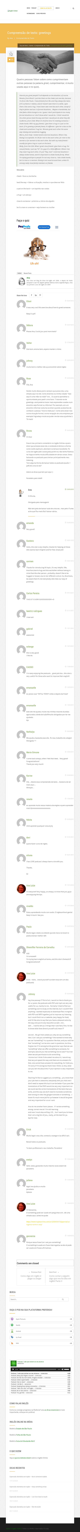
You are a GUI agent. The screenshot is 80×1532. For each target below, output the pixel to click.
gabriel (29, 629)
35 (12, 59)
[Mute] (63, 1369)
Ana (11, 38)
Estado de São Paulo (24, 1428)
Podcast (34, 8)
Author (19, 273)
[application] (41, 1369)
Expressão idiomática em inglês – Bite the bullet (25, 1507)
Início (28, 8)
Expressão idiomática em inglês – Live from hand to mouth (28, 1497)
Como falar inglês (46, 8)
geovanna (30, 1236)
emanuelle (31, 687)
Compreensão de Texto (25, 38)
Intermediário (31, 13)
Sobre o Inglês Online (13, 1529)
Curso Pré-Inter (41, 13)
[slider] (67, 1369)
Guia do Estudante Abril (25, 1441)
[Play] (13, 1369)
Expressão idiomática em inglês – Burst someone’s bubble (28, 1477)
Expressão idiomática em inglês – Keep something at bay (28, 1487)
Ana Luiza (30, 885)
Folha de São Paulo (23, 1435)
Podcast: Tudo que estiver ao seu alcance (30, 1362)
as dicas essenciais (51, 1410)
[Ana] (22, 285)
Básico (58, 8)
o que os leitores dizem (22, 1458)
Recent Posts (27, 273)
